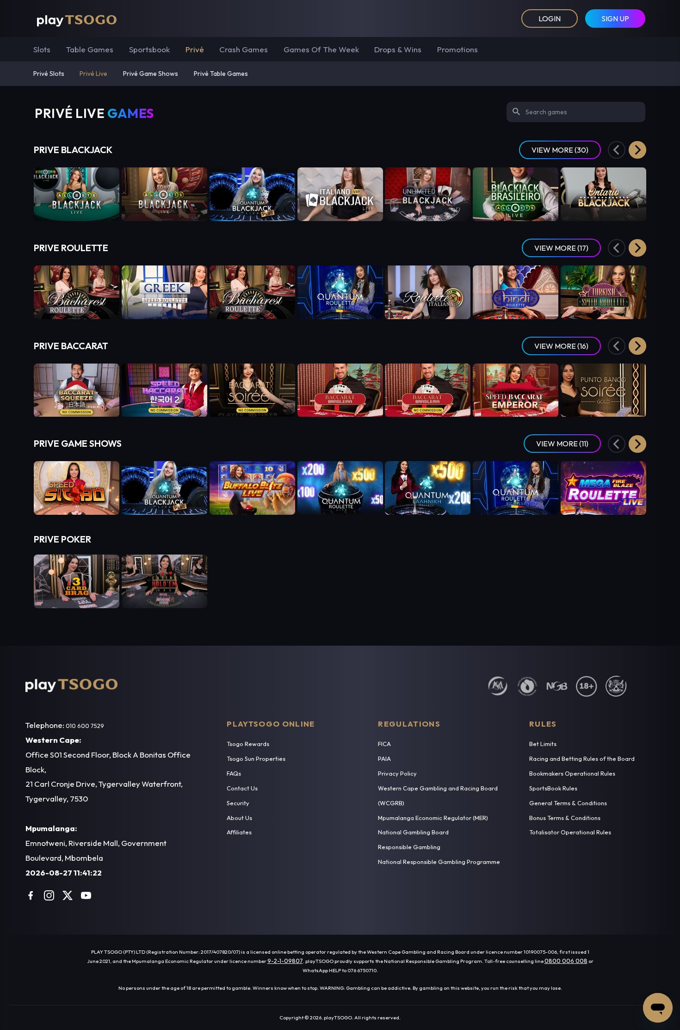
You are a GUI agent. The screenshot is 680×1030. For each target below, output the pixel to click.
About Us (239, 817)
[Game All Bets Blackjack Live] (76, 194)
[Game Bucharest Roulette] (252, 292)
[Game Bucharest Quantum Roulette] (340, 292)
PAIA (384, 758)
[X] (67, 895)
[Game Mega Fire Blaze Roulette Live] (603, 488)
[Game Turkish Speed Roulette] (603, 292)
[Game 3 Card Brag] (76, 581)
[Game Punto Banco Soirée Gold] (603, 390)
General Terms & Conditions (568, 803)
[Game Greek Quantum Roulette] (427, 488)
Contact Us (242, 788)
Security (238, 803)
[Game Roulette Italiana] (427, 292)
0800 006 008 (565, 960)
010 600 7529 (85, 725)
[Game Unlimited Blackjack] (427, 194)
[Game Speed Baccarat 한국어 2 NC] (164, 390)
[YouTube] (86, 895)
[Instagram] (49, 895)
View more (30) (560, 149)
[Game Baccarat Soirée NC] (252, 390)
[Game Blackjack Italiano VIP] (340, 194)
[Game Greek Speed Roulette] (164, 292)
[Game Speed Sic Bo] (76, 488)
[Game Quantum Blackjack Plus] (252, 194)
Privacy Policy (397, 773)
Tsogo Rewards (248, 743)
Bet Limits (542, 743)
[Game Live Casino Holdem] (164, 581)
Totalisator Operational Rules (570, 832)
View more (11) (562, 443)
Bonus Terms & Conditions (564, 817)
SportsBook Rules (553, 788)
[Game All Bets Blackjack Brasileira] (515, 194)
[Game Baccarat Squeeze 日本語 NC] (76, 390)
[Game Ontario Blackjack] (603, 194)
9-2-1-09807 (285, 960)
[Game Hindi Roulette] (515, 292)
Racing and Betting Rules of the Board (582, 758)
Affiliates (239, 832)
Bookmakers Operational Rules (572, 773)
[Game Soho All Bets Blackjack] (164, 194)
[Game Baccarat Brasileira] (340, 390)
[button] (637, 150)
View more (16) (561, 346)
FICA (384, 743)
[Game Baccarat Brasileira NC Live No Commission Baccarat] (427, 390)
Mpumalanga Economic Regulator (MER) (433, 817)
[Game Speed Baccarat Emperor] (515, 390)
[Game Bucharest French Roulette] (76, 292)
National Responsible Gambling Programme (439, 861)
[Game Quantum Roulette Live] (340, 488)
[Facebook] (30, 895)
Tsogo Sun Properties (256, 758)
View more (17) (561, 248)
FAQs (234, 773)
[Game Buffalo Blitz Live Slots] (252, 488)
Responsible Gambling (409, 847)
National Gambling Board (413, 832)
